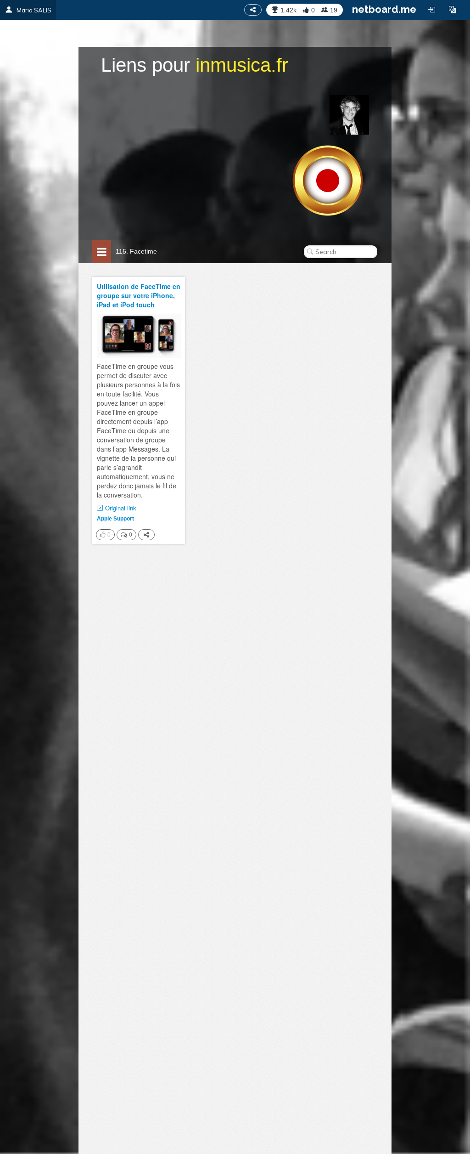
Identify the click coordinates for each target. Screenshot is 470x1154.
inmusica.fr (242, 65)
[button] (452, 9)
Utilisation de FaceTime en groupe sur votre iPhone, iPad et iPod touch (138, 295)
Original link (120, 508)
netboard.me (384, 9)
